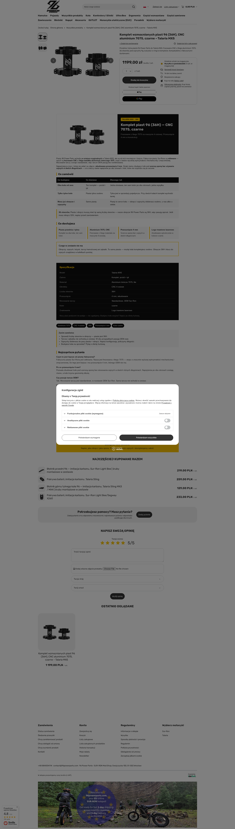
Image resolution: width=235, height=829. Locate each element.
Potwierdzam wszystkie (146, 437)
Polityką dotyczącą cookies (123, 400)
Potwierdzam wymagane (89, 437)
